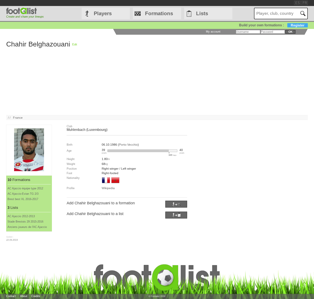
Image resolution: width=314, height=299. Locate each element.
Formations (159, 13)
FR (304, 3)
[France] (106, 183)
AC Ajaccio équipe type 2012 (25, 188)
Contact (11, 296)
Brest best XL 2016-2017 (22, 199)
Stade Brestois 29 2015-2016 (25, 221)
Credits (35, 296)
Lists (202, 13)
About (23, 296)
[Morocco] (115, 183)
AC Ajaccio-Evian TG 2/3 (22, 193)
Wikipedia (108, 188)
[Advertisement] (134, 85)
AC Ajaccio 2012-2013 (21, 216)
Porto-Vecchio (128, 144)
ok (290, 31)
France (18, 117)
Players (103, 13)
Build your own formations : (271, 25)
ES (297, 3)
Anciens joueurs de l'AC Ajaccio (27, 227)
